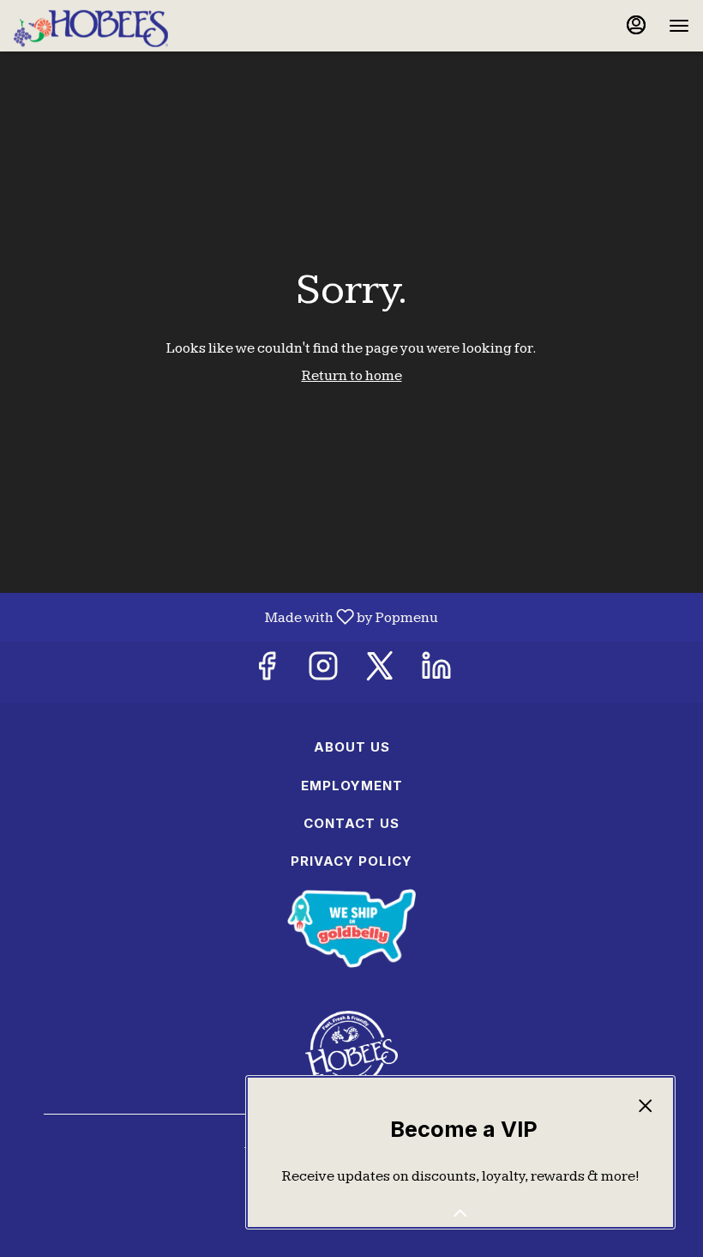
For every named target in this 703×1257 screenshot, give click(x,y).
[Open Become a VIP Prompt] (460, 1213)
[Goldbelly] (351, 927)
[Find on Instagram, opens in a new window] (323, 672)
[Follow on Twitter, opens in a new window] (379, 672)
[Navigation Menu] (679, 25)
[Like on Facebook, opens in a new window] (266, 672)
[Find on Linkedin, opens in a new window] (436, 672)
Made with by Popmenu (225, 617)
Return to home (352, 375)
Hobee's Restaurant (351, 1049)
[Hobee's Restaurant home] (91, 25)
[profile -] (636, 25)
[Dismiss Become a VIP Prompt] (645, 1106)
